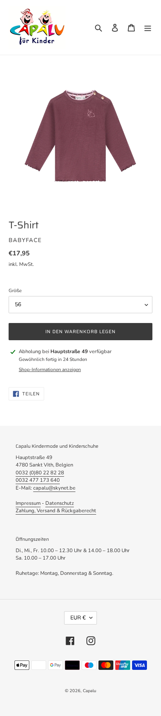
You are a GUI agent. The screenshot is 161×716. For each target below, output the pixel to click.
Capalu (89, 691)
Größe (15, 290)
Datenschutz (59, 503)
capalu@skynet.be (54, 488)
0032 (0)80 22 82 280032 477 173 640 (40, 476)
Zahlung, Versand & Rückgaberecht (56, 510)
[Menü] (148, 27)
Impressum (28, 503)
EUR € (78, 617)
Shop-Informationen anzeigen (50, 369)
